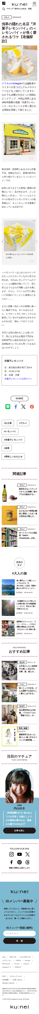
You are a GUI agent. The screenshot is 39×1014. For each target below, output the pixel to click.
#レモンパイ (10, 431)
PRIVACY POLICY (8, 983)
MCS (4, 976)
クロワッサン (7, 960)
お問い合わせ (17, 980)
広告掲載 (5, 980)
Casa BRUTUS (25, 957)
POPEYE (18, 967)
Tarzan (16, 964)
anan (4, 957)
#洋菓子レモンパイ (13, 440)
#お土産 (8, 423)
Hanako (27, 960)
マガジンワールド (16, 976)
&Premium (6, 964)
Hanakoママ (6, 967)
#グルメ (23, 423)
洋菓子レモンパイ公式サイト (18, 379)
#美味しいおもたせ (13, 456)
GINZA (18, 960)
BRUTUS (13, 957)
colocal (26, 964)
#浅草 (7, 448)
